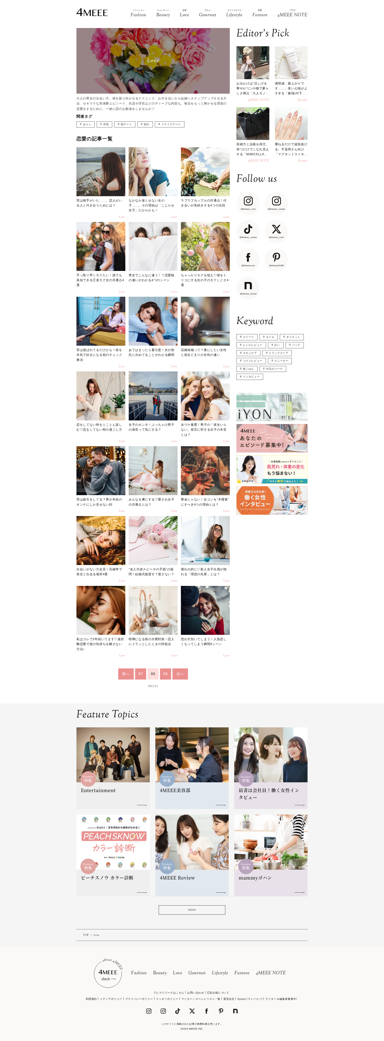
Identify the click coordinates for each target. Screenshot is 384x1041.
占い (277, 345)
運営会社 (228, 999)
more (192, 909)
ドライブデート (171, 124)
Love (177, 973)
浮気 (106, 124)
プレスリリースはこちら (168, 992)
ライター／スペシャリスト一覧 (200, 999)
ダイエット (293, 337)
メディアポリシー (111, 999)
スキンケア (250, 353)
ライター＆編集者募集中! (281, 999)
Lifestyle (220, 973)
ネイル (270, 337)
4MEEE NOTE (271, 973)
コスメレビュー (252, 360)
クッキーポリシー (167, 999)
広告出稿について (218, 992)
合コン (87, 124)
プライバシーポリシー (139, 999)
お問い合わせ (195, 992)
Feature (242, 973)
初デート (126, 124)
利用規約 (91, 999)
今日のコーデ (274, 368)
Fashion (139, 973)
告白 (146, 124)
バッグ (296, 345)
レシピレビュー (252, 345)
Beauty (160, 973)
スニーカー (281, 360)
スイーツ (248, 337)
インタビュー (251, 376)
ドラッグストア (278, 353)
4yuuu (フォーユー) (249, 999)
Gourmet (197, 973)
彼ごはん (248, 368)
